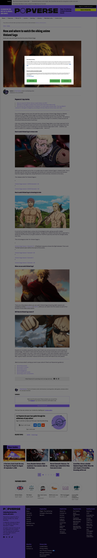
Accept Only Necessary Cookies (55, 80)
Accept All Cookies (66, 80)
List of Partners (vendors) (30, 76)
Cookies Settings (31, 80)
